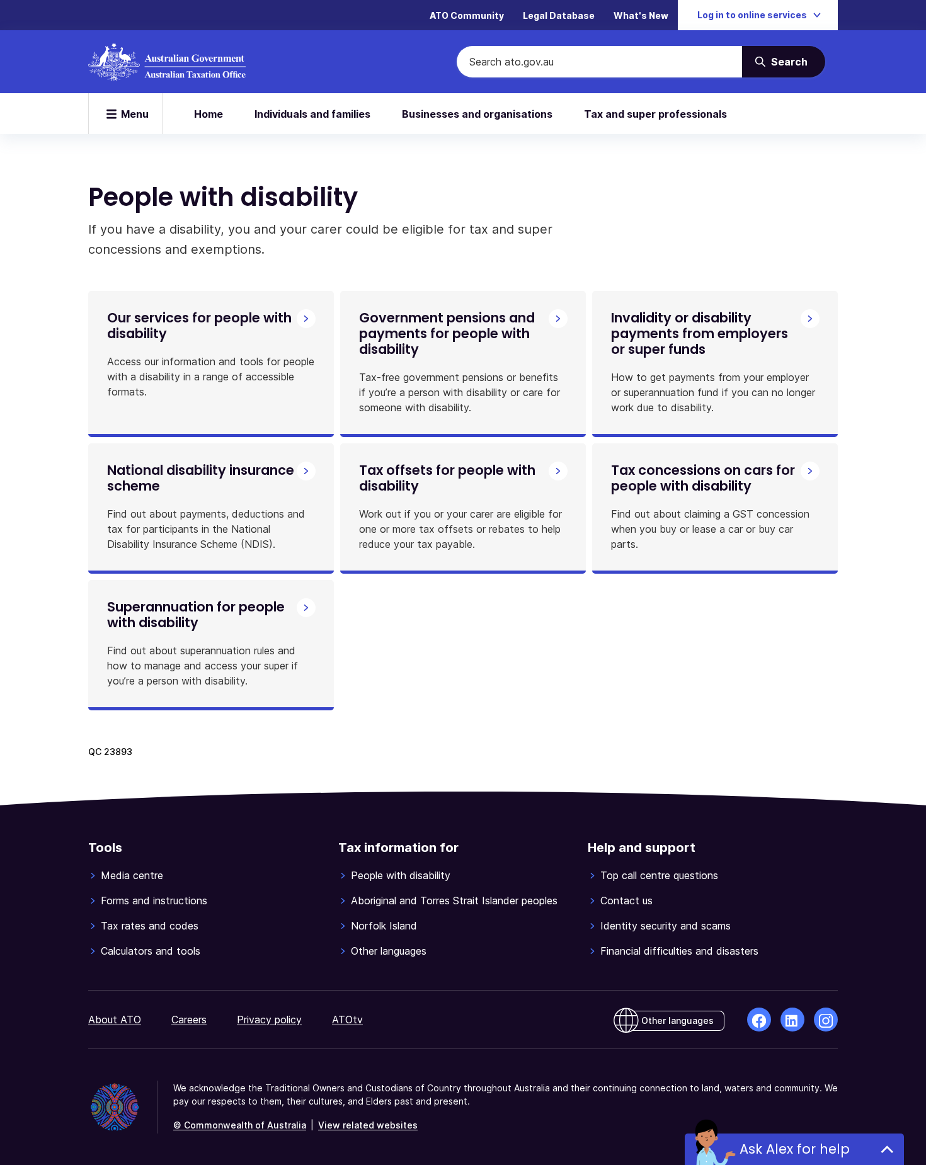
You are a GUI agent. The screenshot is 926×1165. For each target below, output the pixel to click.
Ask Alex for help (795, 1149)
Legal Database (559, 15)
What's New (641, 15)
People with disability (400, 875)
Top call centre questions (659, 875)
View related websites (368, 1125)
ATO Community (467, 15)
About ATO (114, 1019)
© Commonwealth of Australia (239, 1125)
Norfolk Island (384, 925)
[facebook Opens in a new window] (759, 1019)
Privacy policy (269, 1019)
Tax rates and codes (149, 925)
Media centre (132, 875)
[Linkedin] (792, 1019)
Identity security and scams (665, 925)
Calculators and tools (150, 951)
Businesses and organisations (477, 114)
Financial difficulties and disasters (679, 951)
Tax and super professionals (655, 114)
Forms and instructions (154, 900)
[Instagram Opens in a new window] (826, 1019)
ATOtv (347, 1019)
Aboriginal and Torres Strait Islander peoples (454, 900)
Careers (189, 1019)
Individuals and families (312, 114)
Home (208, 114)
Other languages (388, 951)
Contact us (626, 900)
